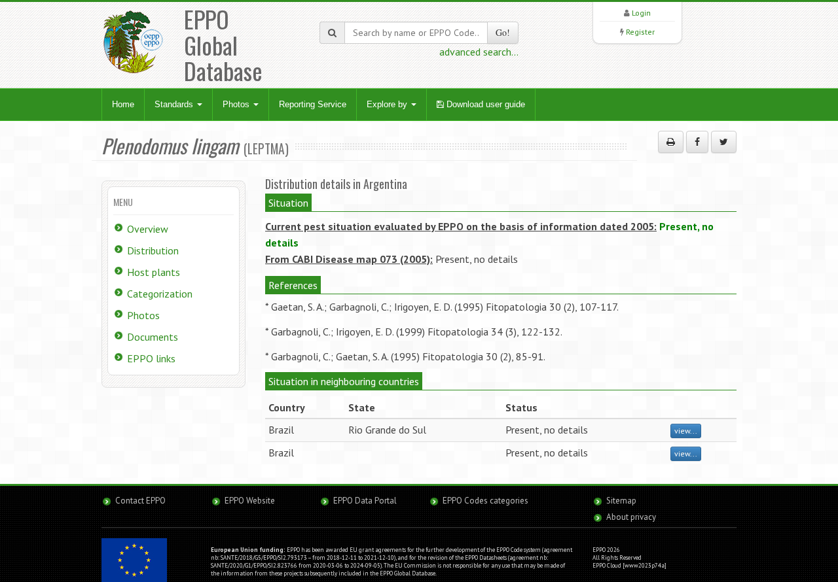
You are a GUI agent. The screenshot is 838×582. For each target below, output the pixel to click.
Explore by (388, 104)
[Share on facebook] (697, 142)
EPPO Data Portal (365, 500)
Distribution (153, 250)
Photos (237, 104)
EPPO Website (250, 500)
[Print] (670, 142)
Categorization (159, 293)
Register (640, 32)
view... (685, 431)
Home (123, 104)
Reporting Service (312, 104)
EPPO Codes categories (485, 500)
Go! (503, 32)
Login (641, 13)
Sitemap (621, 500)
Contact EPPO (140, 500)
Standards (175, 104)
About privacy (631, 516)
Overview (147, 228)
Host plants (153, 272)
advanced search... (479, 51)
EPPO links (151, 358)
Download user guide (484, 104)
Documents (152, 336)
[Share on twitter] (724, 142)
